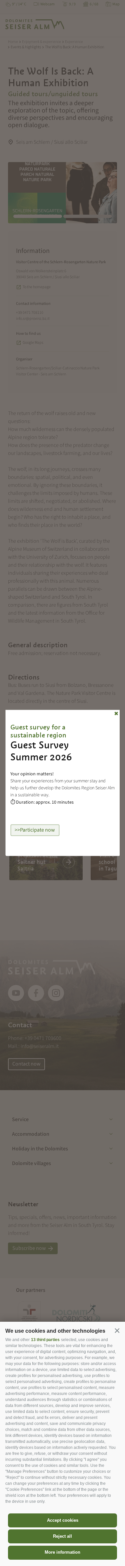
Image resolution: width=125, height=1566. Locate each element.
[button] (117, 1330)
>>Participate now (35, 830)
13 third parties (45, 1339)
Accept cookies (62, 1520)
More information (62, 1552)
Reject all (62, 1536)
